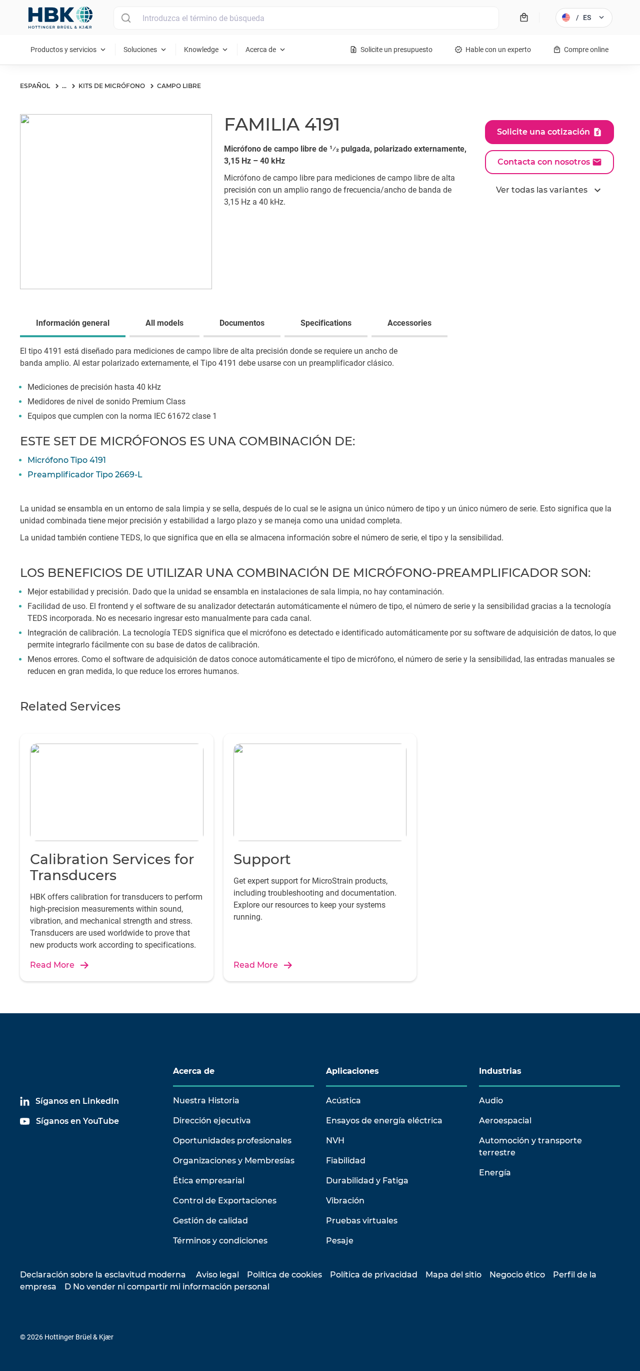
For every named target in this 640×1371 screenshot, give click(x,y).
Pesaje (340, 1240)
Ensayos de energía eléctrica (384, 1120)
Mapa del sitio (454, 1274)
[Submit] (126, 18)
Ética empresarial (208, 1180)
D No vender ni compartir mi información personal (167, 1286)
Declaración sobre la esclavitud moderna (103, 1274)
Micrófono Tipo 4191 (67, 460)
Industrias (500, 1071)
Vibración (345, 1200)
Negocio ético (517, 1274)
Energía (495, 1172)
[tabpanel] (320, 389)
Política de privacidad (374, 1274)
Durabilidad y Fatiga (367, 1180)
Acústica (343, 1100)
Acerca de (193, 1071)
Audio (491, 1100)
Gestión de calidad (210, 1220)
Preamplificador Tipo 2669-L (85, 474)
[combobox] (306, 18)
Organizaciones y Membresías (233, 1160)
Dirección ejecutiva (212, 1120)
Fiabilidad (346, 1160)
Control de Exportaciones (224, 1200)
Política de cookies (284, 1274)
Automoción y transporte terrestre (530, 1146)
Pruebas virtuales (362, 1220)
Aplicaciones (352, 1071)
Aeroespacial (505, 1120)
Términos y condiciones (220, 1240)
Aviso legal (217, 1274)
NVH (335, 1140)
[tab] (75, 324)
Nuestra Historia (206, 1100)
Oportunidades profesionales (232, 1140)
